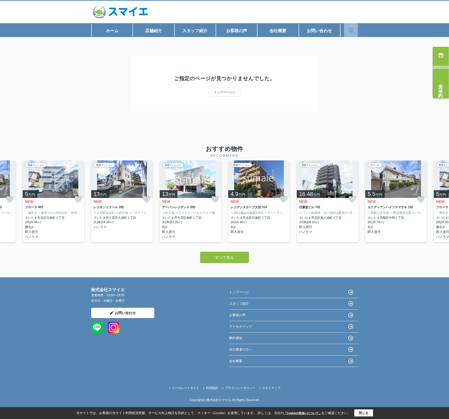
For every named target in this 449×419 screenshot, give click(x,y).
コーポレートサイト (185, 388)
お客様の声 (236, 30)
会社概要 (278, 30)
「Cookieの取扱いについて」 (302, 413)
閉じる (364, 413)
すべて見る (224, 258)
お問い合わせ (319, 30)
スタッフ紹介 (195, 30)
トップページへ (224, 92)
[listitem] (122, 201)
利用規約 (212, 388)
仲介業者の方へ (240, 349)
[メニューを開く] (350, 30)
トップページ (239, 292)
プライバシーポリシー (240, 388)
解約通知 (235, 338)
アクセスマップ (240, 326)
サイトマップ (271, 388)
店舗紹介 (153, 30)
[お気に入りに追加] (9, 199)
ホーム (112, 30)
